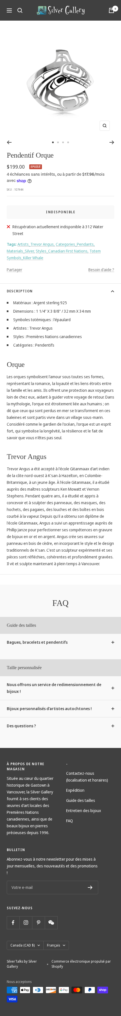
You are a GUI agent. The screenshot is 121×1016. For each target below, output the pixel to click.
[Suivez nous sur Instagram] (25, 922)
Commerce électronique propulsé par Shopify (81, 964)
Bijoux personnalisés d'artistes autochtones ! (49, 708)
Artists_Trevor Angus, (36, 244)
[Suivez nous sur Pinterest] (38, 922)
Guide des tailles (80, 800)
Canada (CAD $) (22, 945)
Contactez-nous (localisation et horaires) (87, 777)
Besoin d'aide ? (101, 269)
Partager (14, 269)
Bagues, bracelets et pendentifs (37, 642)
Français (53, 945)
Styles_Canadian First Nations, (62, 251)
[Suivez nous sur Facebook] (13, 922)
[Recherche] (20, 10)
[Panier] (111, 10)
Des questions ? (21, 725)
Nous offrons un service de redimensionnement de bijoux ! (54, 688)
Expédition (75, 790)
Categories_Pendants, (75, 244)
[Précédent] (9, 142)
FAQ (69, 820)
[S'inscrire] (90, 887)
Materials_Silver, (21, 251)
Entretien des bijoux (83, 810)
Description (20, 291)
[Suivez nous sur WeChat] (51, 922)
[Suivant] (111, 142)
